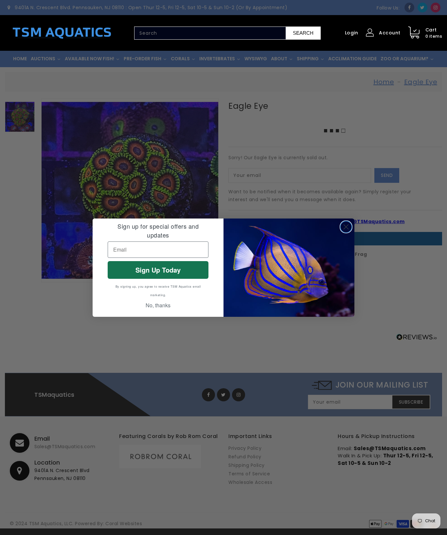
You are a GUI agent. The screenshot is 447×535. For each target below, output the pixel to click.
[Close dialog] (346, 227)
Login (351, 32)
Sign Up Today (158, 270)
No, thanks (158, 305)
